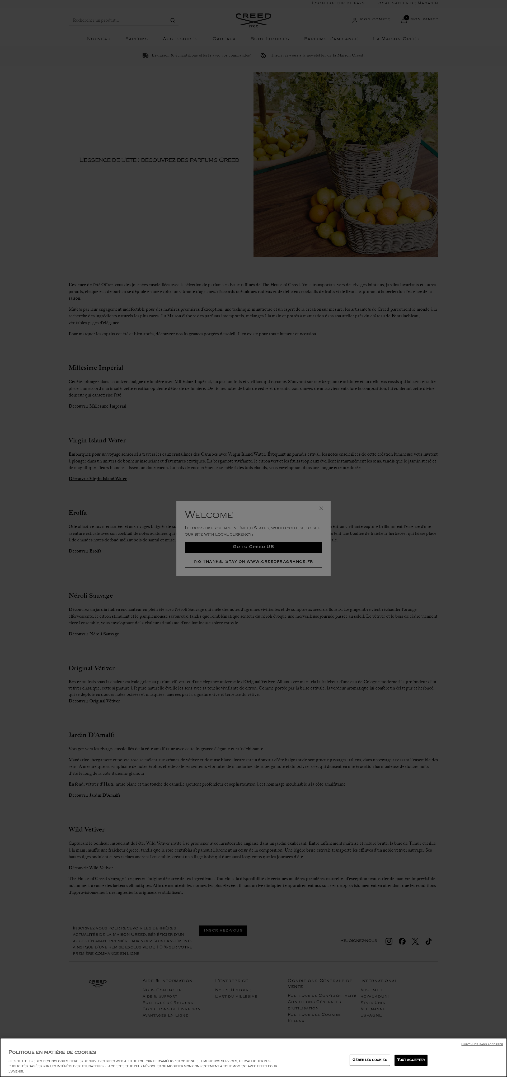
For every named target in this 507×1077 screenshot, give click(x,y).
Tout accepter (411, 1060)
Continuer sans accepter (482, 1044)
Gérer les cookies (370, 1060)
